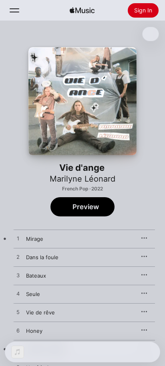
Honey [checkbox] (34, 331)
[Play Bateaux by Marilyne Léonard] (18, 275)
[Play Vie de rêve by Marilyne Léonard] (18, 312)
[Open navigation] (14, 10)
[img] (82, 10)
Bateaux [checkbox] (36, 275)
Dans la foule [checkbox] (42, 257)
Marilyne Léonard (82, 179)
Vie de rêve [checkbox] (40, 312)
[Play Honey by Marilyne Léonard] (18, 330)
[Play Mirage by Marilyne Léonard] (18, 238)
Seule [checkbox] (33, 294)
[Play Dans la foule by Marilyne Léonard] (18, 257)
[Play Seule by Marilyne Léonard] (18, 294)
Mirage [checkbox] (34, 239)
